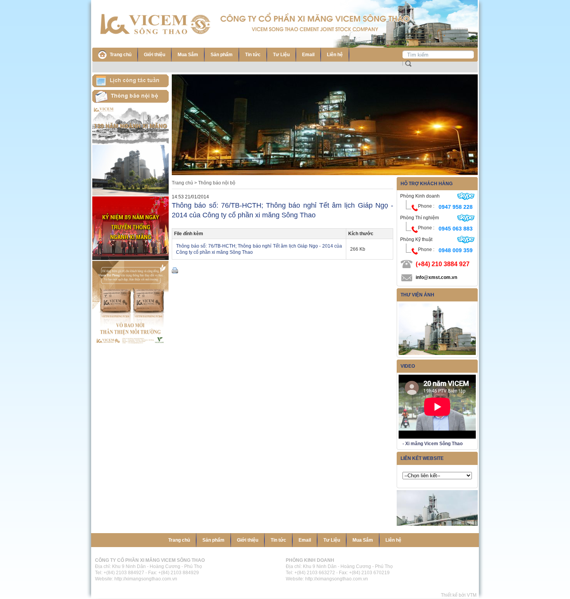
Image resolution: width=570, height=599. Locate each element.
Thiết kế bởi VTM (460, 595)
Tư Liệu (281, 54)
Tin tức (253, 54)
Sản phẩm (222, 54)
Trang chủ (120, 54)
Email (308, 54)
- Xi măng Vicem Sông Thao (432, 443)
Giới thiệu (154, 54)
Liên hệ (335, 54)
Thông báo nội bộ (216, 183)
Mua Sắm (188, 54)
